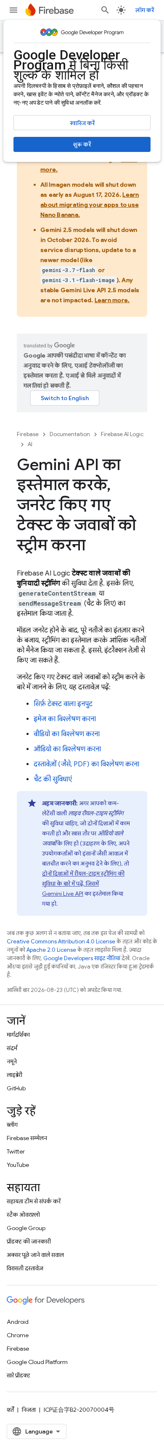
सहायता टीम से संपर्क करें (34, 1201)
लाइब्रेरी (14, 1075)
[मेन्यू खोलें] (13, 10)
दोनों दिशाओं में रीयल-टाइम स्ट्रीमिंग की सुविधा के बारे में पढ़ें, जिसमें (83, 883)
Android (18, 1322)
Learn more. (112, 300)
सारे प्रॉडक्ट (18, 1375)
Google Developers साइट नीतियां (81, 958)
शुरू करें (82, 144)
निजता (29, 1409)
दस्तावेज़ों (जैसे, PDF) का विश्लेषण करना (86, 764)
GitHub (16, 1088)
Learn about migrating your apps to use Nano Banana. (89, 204)
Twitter (16, 1151)
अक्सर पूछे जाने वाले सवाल (35, 1255)
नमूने (12, 1061)
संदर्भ (12, 1048)
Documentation (70, 434)
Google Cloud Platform (37, 1362)
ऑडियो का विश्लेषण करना (67, 749)
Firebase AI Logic (122, 434)
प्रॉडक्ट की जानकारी (29, 1241)
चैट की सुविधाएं (53, 779)
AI (30, 444)
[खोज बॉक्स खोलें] (105, 10)
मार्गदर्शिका (18, 1034)
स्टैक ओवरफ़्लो (23, 1214)
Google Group (26, 1228)
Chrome (18, 1335)
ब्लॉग (12, 1124)
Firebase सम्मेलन (27, 1138)
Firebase (28, 434)
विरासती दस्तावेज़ (25, 1268)
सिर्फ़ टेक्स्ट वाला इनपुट (63, 704)
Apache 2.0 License (51, 949)
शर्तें (10, 1409)
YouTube (18, 1165)
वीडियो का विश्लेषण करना (67, 734)
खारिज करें (82, 123)
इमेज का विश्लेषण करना (65, 719)
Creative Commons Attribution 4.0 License (61, 941)
